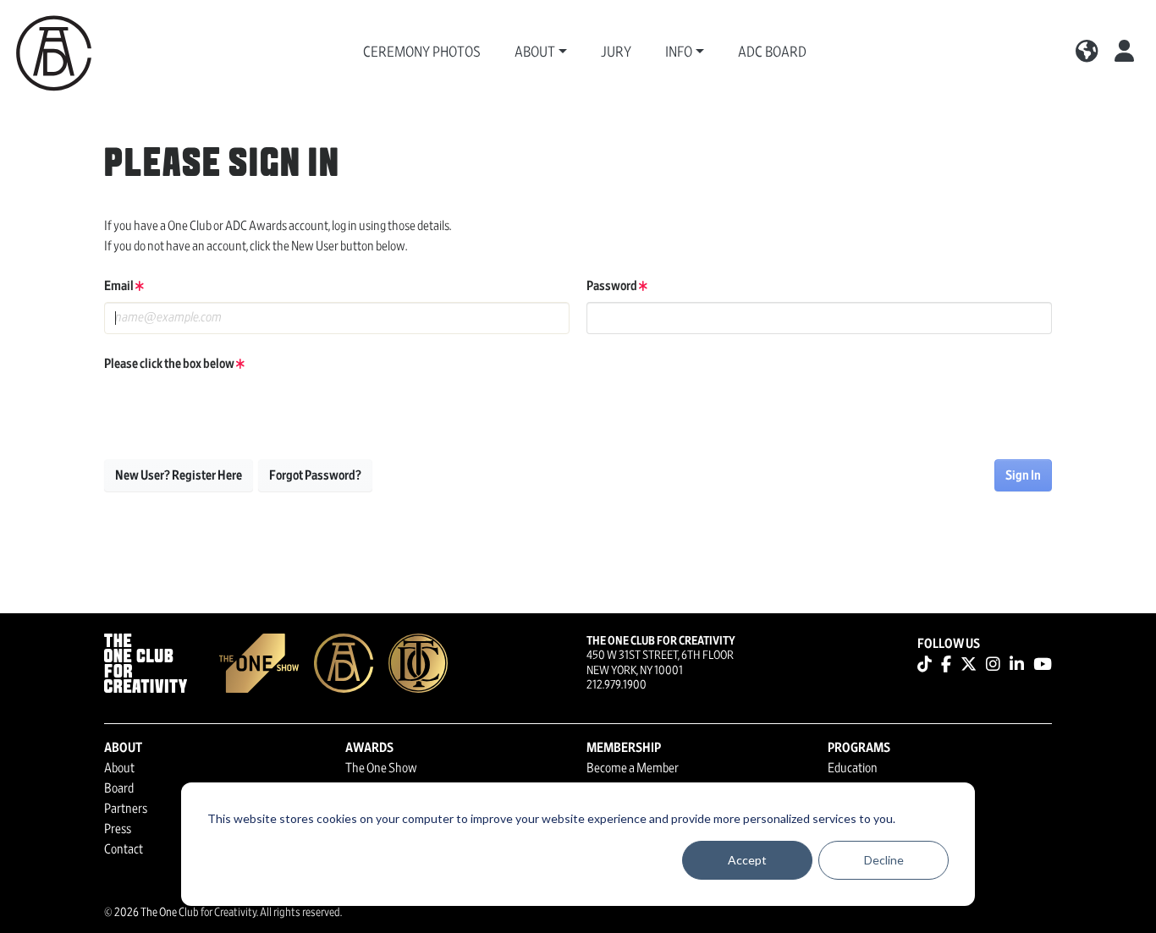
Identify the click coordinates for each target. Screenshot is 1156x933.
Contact (123, 849)
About (119, 768)
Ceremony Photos (422, 52)
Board (119, 788)
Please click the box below (170, 363)
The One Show (381, 768)
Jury (616, 52)
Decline (884, 860)
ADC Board (772, 52)
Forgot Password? (315, 475)
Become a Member (632, 768)
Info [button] (678, 52)
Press (117, 829)
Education (853, 768)
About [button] (535, 52)
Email (119, 286)
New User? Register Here (178, 475)
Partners (125, 808)
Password (612, 286)
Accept (747, 860)
